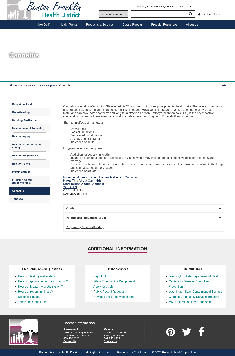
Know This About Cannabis (82, 180)
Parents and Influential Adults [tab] (86, 217)
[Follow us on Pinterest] (170, 332)
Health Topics (22, 85)
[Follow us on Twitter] (186, 332)
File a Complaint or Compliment (114, 281)
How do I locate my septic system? (40, 286)
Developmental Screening (28, 128)
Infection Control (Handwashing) (22, 181)
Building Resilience (24, 120)
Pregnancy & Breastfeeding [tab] (85, 227)
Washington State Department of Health (194, 276)
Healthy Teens (21, 163)
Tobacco (17, 198)
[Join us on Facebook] (201, 332)
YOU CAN (70, 187)
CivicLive (140, 352)
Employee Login (211, 13)
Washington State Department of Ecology (195, 291)
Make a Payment (161, 6)
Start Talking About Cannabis (83, 183)
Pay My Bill (100, 276)
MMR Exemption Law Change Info (191, 301)
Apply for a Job (103, 286)
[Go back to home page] (45, 10)
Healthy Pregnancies (25, 155)
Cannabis (18, 190)
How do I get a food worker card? (114, 296)
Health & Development (45, 85)
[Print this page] (224, 85)
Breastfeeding (21, 112)
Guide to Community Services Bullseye (194, 296)
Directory (141, 6)
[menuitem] (43, 24)
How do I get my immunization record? (43, 281)
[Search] (190, 14)
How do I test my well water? (36, 276)
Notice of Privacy (29, 296)
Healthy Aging (21, 136)
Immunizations (21, 171)
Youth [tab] (70, 208)
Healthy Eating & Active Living (26, 146)
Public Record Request (108, 291)
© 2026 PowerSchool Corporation (174, 352)
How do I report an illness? (35, 291)
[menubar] (117, 24)
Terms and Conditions (32, 301)
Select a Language (112, 13)
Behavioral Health (23, 104)
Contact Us (182, 6)
